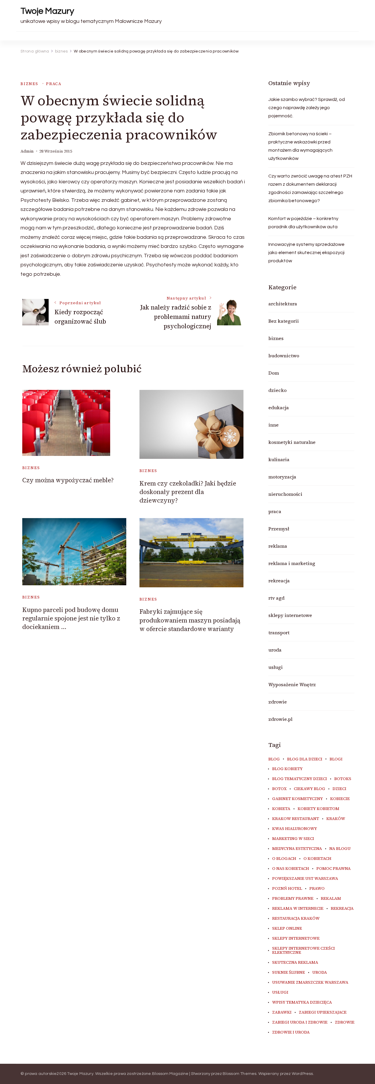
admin (27, 151)
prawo (317, 889)
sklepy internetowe (290, 615)
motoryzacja (282, 476)
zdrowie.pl (280, 719)
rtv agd (276, 598)
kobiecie (340, 799)
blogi (336, 759)
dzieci (339, 789)
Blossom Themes (240, 1074)
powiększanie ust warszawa (305, 879)
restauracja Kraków (296, 918)
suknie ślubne (288, 972)
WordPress (302, 1074)
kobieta (281, 809)
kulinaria (278, 459)
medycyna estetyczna (297, 849)
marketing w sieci (293, 839)
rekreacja (279, 580)
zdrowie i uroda (291, 1032)
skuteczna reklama (295, 962)
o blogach (284, 859)
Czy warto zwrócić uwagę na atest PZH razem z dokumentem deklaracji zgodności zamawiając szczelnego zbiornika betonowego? (310, 188)
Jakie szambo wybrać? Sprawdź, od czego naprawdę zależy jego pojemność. (306, 107)
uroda (275, 650)
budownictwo (283, 355)
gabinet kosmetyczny (297, 799)
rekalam (331, 899)
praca (54, 83)
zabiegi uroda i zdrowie (300, 1022)
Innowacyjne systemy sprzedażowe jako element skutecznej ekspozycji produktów (306, 252)
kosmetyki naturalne (292, 442)
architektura (282, 303)
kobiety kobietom (318, 809)
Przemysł (278, 528)
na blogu (340, 849)
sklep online (287, 928)
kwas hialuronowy (294, 829)
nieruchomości (285, 494)
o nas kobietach (290, 869)
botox (279, 789)
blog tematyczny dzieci (299, 779)
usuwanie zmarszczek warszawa (310, 982)
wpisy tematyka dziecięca (302, 1002)
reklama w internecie (297, 909)
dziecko (277, 390)
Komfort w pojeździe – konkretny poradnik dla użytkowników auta (303, 222)
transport (278, 632)
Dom (273, 373)
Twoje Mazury (47, 11)
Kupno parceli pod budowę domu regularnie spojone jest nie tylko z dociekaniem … (71, 618)
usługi (275, 667)
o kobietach (317, 859)
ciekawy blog (309, 789)
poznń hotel (287, 889)
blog (274, 759)
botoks (342, 779)
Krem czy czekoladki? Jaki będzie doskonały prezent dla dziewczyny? (187, 492)
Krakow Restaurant (295, 819)
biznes (29, 83)
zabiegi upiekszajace (323, 1012)
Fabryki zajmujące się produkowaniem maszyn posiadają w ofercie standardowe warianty (189, 620)
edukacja (278, 407)
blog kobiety (287, 769)
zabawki (282, 1012)
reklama (277, 546)
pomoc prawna (333, 869)
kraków (335, 819)
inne (273, 425)
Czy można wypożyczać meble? (68, 480)
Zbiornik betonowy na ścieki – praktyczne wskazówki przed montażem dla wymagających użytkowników (300, 146)
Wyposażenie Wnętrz (292, 684)
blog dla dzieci (304, 759)
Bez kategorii (283, 321)
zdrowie (277, 702)
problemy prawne (292, 899)
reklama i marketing (291, 563)
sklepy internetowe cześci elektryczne (303, 950)
